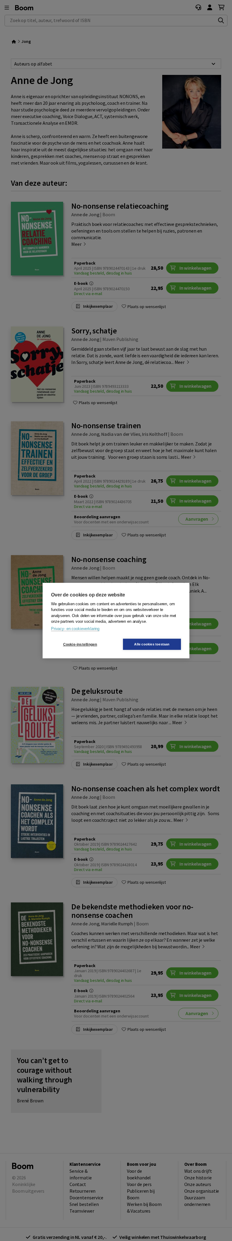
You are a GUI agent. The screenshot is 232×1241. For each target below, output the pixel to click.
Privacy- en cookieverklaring (75, 628)
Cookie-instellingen (80, 644)
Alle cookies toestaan (151, 644)
